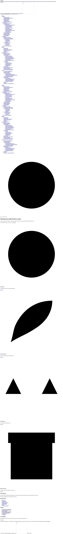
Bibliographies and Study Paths (9, 60)
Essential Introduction (7, 18)
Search (14, 222)
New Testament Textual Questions (8, 108)
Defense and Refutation (7, 34)
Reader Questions (7, 31)
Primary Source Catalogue (9, 56)
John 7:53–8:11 (7, 44)
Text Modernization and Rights (9, 80)
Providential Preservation (8, 25)
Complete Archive (6, 35)
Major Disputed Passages (7, 42)
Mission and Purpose (8, 73)
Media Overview (6, 48)
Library (3, 46)
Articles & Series (4, 22)
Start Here (3, 16)
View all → (1, 2)
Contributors (5, 151)
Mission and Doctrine (7, 72)
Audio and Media (4, 503)
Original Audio (6, 118)
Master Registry (6, 66)
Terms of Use (4, 514)
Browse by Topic (6, 121)
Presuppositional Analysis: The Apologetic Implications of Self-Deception (10, 1)
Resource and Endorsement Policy (10, 148)
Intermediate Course (6, 19)
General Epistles (7, 41)
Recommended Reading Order (8, 91)
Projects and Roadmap (7, 68)
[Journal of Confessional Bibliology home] (17, 13)
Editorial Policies (6, 77)
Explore (1, 357)
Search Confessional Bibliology (4, 14)
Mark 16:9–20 (7, 43)
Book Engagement (6, 104)
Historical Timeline (8, 62)
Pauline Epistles (7, 40)
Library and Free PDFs (5, 502)
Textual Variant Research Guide (9, 58)
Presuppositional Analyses (9, 28)
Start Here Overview (6, 17)
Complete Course (6, 20)
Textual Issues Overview (7, 37)
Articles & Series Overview (7, 23)
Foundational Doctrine (7, 32)
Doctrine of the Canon (8, 26)
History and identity (47, 521)
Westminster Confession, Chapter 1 (10, 94)
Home (3, 15)
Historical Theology (8, 59)
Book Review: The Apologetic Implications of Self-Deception (47, 1)
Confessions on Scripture (8, 63)
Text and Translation (6, 33)
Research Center (4, 52)
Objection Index (7, 135)
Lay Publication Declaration (9, 145)
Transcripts (5, 51)
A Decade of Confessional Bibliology (9, 83)
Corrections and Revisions (9, 81)
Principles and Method (7, 54)
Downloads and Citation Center (8, 138)
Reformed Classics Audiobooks (8, 49)
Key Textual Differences (8, 27)
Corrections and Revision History (8, 69)
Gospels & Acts (7, 39)
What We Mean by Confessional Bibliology (11, 75)
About (3, 70)
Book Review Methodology (9, 79)
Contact (5, 82)
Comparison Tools (7, 134)
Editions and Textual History (9, 57)
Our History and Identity (7, 141)
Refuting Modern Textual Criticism (10, 30)
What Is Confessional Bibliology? (8, 87)
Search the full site (2, 222)
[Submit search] (17, 14)
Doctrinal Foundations (8, 55)
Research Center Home (7, 53)
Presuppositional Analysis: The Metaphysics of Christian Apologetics (29, 1)
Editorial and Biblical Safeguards (8, 76)
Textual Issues (4, 36)
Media (3, 47)
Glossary (6, 131)
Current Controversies (8, 101)
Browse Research (6, 124)
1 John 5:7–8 (7, 114)
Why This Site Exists (6, 21)
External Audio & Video (7, 50)
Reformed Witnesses (8, 64)
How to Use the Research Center (8, 67)
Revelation (6, 111)
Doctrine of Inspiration (8, 29)
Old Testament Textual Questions (8, 107)
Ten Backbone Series (7, 24)
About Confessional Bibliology (8, 71)
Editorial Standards (8, 78)
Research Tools (6, 61)
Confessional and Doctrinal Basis (9, 74)
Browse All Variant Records (7, 45)
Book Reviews (7, 97)
